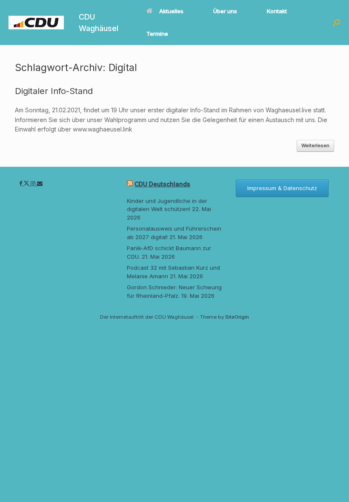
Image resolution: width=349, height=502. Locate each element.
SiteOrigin (237, 317)
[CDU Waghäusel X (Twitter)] (27, 183)
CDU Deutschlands (162, 184)
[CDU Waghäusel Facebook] (21, 183)
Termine (157, 33)
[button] (336, 22)
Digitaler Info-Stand (54, 91)
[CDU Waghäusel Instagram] (34, 183)
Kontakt (277, 11)
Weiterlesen (315, 145)
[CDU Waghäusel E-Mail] (40, 183)
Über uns (225, 11)
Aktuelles (171, 11)
